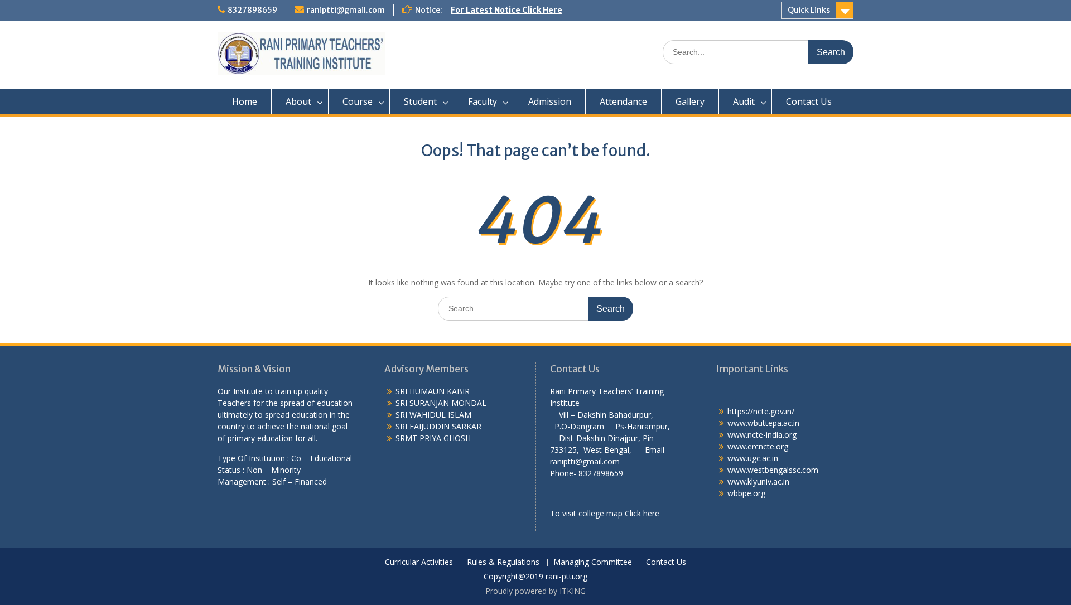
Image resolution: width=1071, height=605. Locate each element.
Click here (642, 513)
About (298, 101)
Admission (549, 101)
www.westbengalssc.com (772, 469)
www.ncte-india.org (762, 434)
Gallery (690, 101)
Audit (744, 101)
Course (357, 101)
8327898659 (252, 10)
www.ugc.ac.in (752, 458)
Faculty (482, 101)
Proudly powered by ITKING (535, 590)
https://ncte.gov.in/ (760, 411)
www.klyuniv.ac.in (758, 481)
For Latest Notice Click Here (506, 10)
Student (420, 101)
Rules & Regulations (503, 562)
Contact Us (809, 101)
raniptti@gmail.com (346, 10)
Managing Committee (592, 562)
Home (244, 101)
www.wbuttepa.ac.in (763, 423)
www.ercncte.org (757, 446)
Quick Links (809, 10)
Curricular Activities (419, 562)
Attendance (623, 101)
